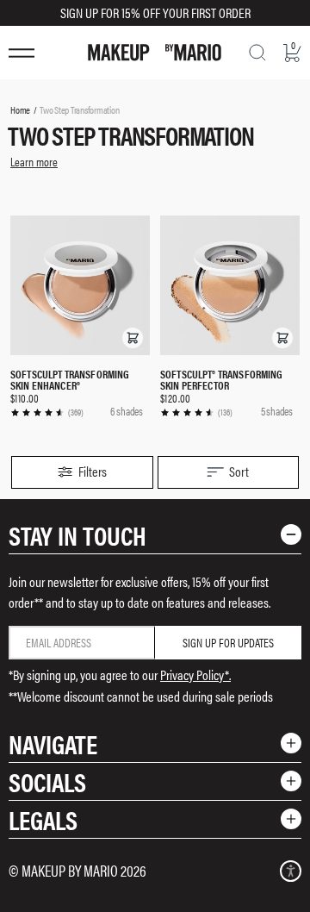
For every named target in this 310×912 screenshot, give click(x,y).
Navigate (53, 743)
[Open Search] (257, 52)
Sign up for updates (228, 642)
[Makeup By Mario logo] (154, 52)
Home (20, 109)
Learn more (34, 161)
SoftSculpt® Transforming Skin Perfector (221, 379)
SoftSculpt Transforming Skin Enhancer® (69, 379)
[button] (132, 338)
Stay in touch (77, 534)
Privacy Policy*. (195, 674)
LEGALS (43, 819)
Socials (47, 781)
